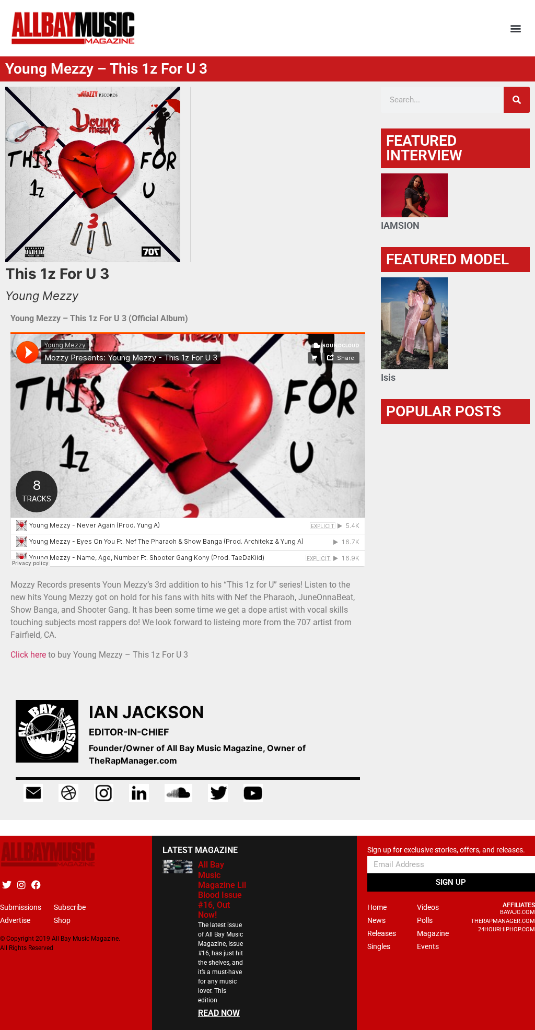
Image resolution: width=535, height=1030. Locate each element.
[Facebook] (35, 884)
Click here (29, 655)
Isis (388, 377)
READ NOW (219, 1013)
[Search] (517, 100)
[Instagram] (21, 884)
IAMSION (400, 225)
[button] (516, 28)
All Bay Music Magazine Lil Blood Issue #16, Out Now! (222, 890)
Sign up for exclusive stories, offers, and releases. (446, 850)
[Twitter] (6, 884)
